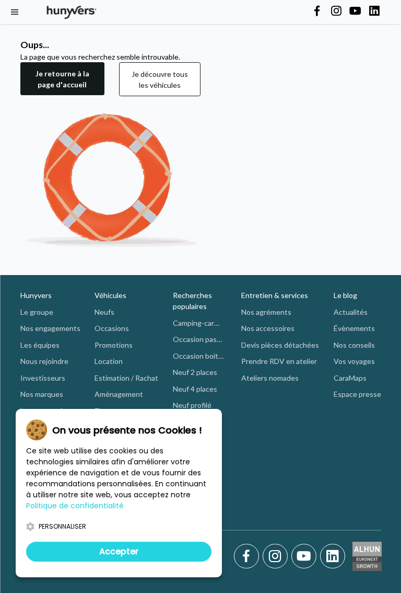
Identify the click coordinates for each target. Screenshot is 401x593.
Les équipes (40, 344)
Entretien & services (274, 295)
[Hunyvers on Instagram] (336, 11)
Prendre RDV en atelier (279, 361)
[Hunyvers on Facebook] (317, 11)
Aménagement (119, 394)
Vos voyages (354, 361)
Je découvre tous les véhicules (160, 79)
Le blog (345, 295)
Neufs (104, 311)
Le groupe (36, 311)
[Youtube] (305, 556)
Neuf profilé (192, 405)
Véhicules (110, 295)
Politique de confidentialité (75, 505)
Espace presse (357, 394)
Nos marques (41, 394)
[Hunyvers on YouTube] (355, 11)
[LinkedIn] (332, 556)
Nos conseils (354, 344)
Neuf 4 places (195, 388)
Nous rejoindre (44, 361)
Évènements (354, 328)
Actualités (351, 311)
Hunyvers (36, 295)
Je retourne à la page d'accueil (62, 79)
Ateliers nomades (270, 377)
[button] (62, 79)
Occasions (112, 328)
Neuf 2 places (195, 372)
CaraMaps (350, 377)
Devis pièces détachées (280, 344)
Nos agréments (266, 311)
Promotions (114, 344)
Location (109, 361)
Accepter (118, 551)
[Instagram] (277, 556)
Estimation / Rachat (126, 377)
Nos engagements (50, 328)
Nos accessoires (267, 328)
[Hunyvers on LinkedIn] (374, 11)
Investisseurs (42, 377)
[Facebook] (248, 556)
